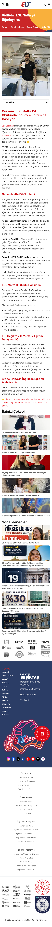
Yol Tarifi (24, 700)
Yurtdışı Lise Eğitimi (26, 789)
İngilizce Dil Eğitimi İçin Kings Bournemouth (20, 495)
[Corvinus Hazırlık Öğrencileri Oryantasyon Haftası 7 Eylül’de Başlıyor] (26, 621)
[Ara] (3, 4)
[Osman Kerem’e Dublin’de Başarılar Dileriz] (26, 422)
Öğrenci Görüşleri (33, 27)
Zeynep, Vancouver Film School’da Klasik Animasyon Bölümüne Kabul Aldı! (24, 474)
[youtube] (33, 759)
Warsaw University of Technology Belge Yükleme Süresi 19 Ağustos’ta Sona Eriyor (25, 587)
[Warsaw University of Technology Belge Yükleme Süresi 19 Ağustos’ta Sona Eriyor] (26, 575)
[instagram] (8, 759)
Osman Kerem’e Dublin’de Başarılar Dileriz (19, 432)
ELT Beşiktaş (8, 125)
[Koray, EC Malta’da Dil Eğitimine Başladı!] (26, 442)
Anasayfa (5, 27)
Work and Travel (26, 809)
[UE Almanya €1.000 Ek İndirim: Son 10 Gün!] (26, 532)
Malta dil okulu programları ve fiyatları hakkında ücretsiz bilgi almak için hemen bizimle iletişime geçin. (26, 402)
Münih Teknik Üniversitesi (26, 866)
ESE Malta (6, 135)
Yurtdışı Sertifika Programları (26, 805)
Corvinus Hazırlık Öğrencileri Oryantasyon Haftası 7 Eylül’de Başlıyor (24, 632)
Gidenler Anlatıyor (17, 27)
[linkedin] (23, 759)
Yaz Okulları (26, 813)
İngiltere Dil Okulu (26, 826)
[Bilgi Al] (7, 4)
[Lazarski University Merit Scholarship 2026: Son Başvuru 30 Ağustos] (26, 598)
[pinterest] (28, 759)
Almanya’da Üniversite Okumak (26, 854)
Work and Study (26, 802)
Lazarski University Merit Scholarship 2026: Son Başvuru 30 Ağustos (22, 609)
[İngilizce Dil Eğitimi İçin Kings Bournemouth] (26, 485)
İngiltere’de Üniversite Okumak (26, 830)
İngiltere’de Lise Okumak (26, 838)
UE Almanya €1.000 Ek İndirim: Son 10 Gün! (20, 543)
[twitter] (18, 759)
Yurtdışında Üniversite (26, 781)
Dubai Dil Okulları (26, 858)
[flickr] (43, 759)
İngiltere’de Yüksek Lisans (26, 834)
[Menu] (49, 4)
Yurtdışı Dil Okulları (26, 777)
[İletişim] (45, 4)
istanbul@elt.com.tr (30, 689)
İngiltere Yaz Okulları (26, 842)
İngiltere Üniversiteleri (26, 870)
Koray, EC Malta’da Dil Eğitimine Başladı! (19, 453)
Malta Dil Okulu (26, 862)
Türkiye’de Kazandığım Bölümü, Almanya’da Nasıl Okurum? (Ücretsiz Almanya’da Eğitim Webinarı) (23, 564)
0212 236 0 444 (28, 694)
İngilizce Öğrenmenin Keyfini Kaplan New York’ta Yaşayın (26, 516)
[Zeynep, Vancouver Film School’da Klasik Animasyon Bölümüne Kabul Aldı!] (26, 462)
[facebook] (13, 759)
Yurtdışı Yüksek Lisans (26, 785)
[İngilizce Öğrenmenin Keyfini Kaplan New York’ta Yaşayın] (26, 505)
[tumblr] (38, 759)
